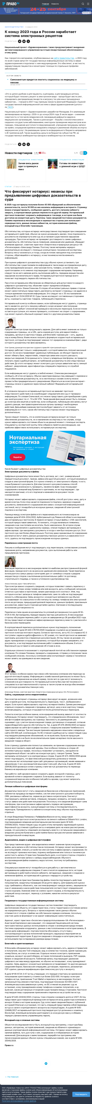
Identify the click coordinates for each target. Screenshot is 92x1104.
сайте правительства (63, 58)
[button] (19, 41)
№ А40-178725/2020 (35, 630)
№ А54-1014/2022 (27, 517)
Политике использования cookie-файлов (19, 1101)
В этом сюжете (14, 76)
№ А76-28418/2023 (67, 725)
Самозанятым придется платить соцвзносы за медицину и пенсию (43, 81)
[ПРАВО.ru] (10, 3)
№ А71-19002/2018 (71, 756)
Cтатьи (8, 186)
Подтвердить (81, 1094)
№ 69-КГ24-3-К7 (19, 974)
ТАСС (10, 107)
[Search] (82, 3)
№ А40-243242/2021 (21, 997)
